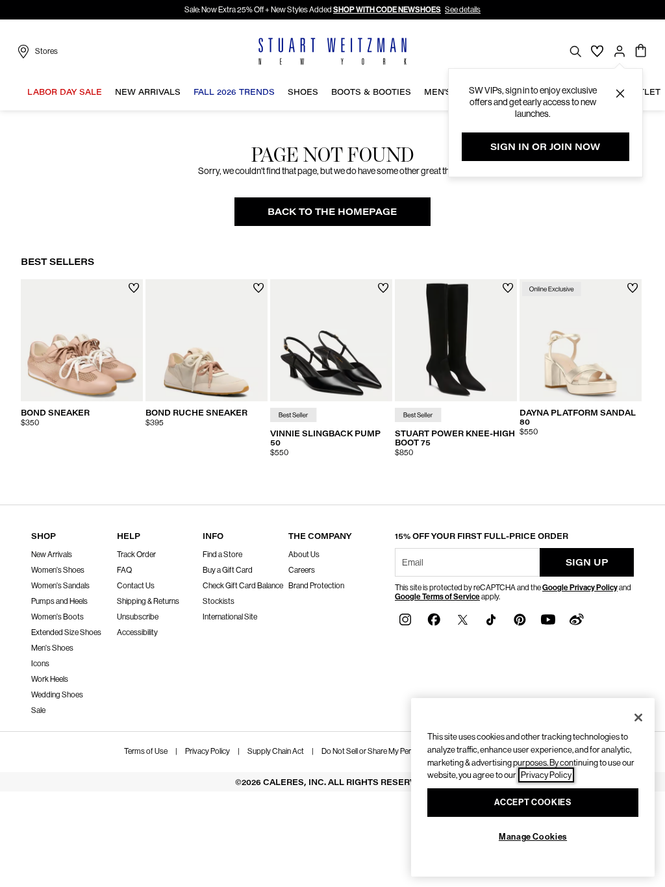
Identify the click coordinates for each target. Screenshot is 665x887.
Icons (40, 663)
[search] (575, 50)
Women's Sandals (60, 585)
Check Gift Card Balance (243, 585)
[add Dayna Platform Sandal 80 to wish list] (633, 288)
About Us (304, 554)
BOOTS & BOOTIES (371, 92)
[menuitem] (64, 94)
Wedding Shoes (57, 694)
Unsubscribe (137, 616)
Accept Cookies (532, 802)
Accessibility (137, 632)
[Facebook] (433, 619)
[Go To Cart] (641, 51)
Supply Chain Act (275, 751)
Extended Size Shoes (66, 632)
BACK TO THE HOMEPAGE (332, 211)
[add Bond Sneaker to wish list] (134, 288)
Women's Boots (57, 616)
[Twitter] (462, 619)
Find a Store (222, 554)
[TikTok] (491, 619)
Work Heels (49, 679)
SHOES (303, 92)
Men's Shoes (52, 648)
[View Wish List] (597, 51)
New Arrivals (51, 554)
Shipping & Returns (148, 601)
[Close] (638, 717)
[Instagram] (405, 619)
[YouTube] (548, 619)
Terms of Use (146, 751)
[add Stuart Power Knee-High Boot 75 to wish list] (508, 288)
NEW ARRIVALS (148, 92)
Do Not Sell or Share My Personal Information (394, 751)
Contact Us (136, 585)
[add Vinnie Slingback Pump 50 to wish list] (383, 288)
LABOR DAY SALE (64, 92)
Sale (38, 710)
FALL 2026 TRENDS (234, 92)
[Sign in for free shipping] (619, 51)
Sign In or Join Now (545, 146)
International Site (230, 616)
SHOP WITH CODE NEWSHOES (387, 9)
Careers (301, 570)
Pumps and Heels (59, 601)
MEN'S (437, 92)
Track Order (136, 554)
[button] (620, 93)
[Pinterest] (519, 619)
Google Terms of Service (437, 596)
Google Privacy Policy (580, 587)
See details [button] (463, 9)
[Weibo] (576, 619)
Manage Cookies (533, 837)
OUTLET (643, 92)
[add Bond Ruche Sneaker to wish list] (259, 288)
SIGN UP (587, 562)
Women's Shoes (57, 570)
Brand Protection (316, 585)
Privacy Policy (207, 751)
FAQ (124, 570)
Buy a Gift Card (228, 570)
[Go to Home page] (332, 51)
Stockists (218, 601)
